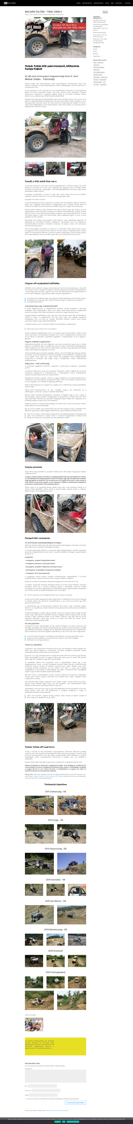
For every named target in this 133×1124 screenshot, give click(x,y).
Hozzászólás (28, 1068)
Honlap (27, 1095)
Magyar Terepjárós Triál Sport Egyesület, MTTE (46, 776)
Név (26, 1086)
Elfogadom (57, 1121)
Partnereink (119, 3)
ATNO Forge (96, 70)
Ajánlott (36, 14)
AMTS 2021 (100, 62)
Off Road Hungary (98, 82)
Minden (40, 14)
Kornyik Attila (97, 77)
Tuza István (96, 84)
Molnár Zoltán (104, 77)
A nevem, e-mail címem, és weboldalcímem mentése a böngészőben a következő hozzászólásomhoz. (53, 1098)
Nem (64, 1121)
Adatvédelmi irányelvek (73, 1121)
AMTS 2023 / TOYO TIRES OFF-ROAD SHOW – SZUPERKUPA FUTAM (100, 40)
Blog (112, 3)
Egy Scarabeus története (99, 72)
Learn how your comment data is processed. (57, 1110)
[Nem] (131, 1120)
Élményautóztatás (98, 3)
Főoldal (79, 3)
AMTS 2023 (96, 65)
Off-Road (45, 14)
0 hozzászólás (59, 14)
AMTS (95, 62)
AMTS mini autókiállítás (99, 67)
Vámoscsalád (103, 84)
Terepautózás (51, 14)
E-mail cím (28, 1090)
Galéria (107, 3)
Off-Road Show (102, 79)
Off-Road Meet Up (87, 3)
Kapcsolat (128, 3)
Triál (104, 82)
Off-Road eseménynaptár (99, 32)
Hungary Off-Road (98, 74)
